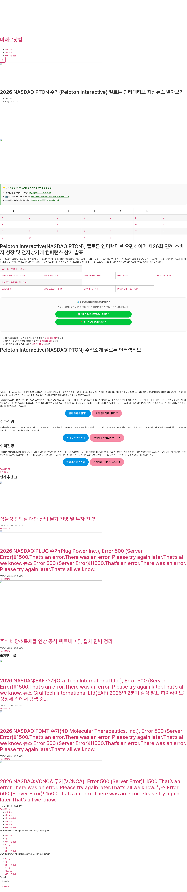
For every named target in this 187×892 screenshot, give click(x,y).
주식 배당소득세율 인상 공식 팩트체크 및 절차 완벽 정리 (56, 641)
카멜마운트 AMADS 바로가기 (40, 193)
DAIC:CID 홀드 (122, 275)
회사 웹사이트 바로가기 (107, 413)
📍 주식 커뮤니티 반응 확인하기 (93, 322)
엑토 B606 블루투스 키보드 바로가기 (45, 200)
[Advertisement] (76, 18)
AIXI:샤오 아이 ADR (51, 275)
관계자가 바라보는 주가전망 (107, 437)
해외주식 (8, 49)
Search (3, 877)
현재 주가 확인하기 (78, 413)
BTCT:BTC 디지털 (91, 289)
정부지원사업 (10, 55)
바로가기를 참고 (51, 338)
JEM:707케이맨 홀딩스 (164, 275)
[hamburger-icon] (2, 47)
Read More (5, 528)
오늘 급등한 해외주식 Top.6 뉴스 (14, 269)
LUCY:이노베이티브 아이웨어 (127, 289)
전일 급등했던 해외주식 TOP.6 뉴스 (15, 282)
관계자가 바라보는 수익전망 (107, 462)
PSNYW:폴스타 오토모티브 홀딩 (13, 275)
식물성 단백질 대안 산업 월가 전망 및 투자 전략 (47, 519)
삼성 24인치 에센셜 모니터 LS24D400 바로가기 (50, 196)
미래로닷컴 (11, 40)
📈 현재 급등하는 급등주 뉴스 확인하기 (93, 314)
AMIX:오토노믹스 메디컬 (92, 275)
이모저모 (8, 52)
